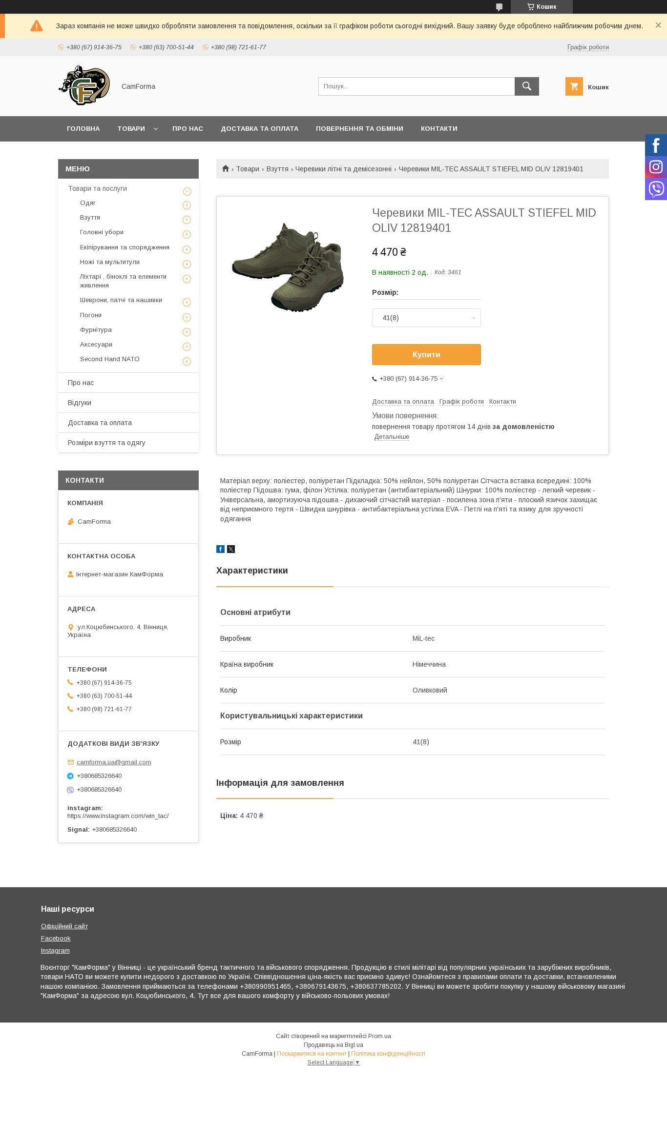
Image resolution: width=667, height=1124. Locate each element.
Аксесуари (96, 344)
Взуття (278, 169)
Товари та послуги (97, 188)
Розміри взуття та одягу (107, 443)
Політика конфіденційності (388, 1053)
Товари (131, 128)
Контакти (439, 128)
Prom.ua (379, 1036)
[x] (231, 550)
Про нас (187, 128)
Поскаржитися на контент (312, 1053)
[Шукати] (527, 86)
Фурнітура (96, 329)
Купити (426, 354)
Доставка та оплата (259, 128)
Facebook (56, 938)
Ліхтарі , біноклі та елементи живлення (123, 281)
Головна (83, 128)
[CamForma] (84, 103)
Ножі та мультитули (110, 262)
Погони (91, 315)
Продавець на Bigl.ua (333, 1045)
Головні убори (102, 232)
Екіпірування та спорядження (124, 247)
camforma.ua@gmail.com (114, 762)
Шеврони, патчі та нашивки (121, 300)
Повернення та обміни (359, 128)
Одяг (88, 202)
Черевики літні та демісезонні (343, 169)
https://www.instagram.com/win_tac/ (118, 815)
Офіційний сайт (64, 926)
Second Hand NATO (110, 359)
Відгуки (79, 403)
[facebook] (220, 550)
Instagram (55, 950)
